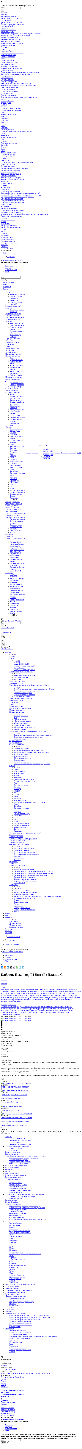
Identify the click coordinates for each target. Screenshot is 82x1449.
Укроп (30, 1012)
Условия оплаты (7, 1408)
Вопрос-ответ (6, 1413)
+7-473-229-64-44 (7, 249)
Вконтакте (9, 266)
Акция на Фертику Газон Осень (12, 1377)
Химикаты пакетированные (24, 869)
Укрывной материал (20, 999)
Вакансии (4, 1400)
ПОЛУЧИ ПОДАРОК (9, 1369)
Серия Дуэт (14, 1012)
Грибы (27, 1010)
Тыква (26, 1012)
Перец (43, 1009)
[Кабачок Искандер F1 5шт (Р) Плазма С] (16, 1018)
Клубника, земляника (45, 1010)
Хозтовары (18, 888)
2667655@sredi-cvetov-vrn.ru (12, 260)
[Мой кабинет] (2, 630)
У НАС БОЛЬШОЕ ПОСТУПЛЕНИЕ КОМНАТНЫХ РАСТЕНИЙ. (25, 1373)
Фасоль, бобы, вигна (40, 1012)
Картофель (33, 1010)
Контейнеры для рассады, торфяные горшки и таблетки (34, 689)
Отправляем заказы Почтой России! (14, 1125)
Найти (4, 1442)
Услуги (3, 1383)
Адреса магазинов (8, 1402)
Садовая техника (27, 995)
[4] (41, 1028)
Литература (63, 991)
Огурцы (38, 1009)
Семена (16, 769)
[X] (11, 967)
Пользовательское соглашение (12, 1394)
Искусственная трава (51, 989)
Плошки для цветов (21, 716)
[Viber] (14, 967)
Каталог (12, 656)
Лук (34, 1009)
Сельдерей (61, 1010)
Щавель (9, 1014)
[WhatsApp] (17, 967)
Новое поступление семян (10, 1110)
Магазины (5, 1396)
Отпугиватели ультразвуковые (16, 993)
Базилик (27, 1007)
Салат (55, 1010)
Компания (4, 1387)
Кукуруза (29, 1009)
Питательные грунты (34, 993)
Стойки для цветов (24, 997)
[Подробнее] (1, 1089)
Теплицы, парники (38, 997)
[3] (41, 1026)
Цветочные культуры (55, 1012)
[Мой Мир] (8, 967)
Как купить (13, 921)
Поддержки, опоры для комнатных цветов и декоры (33, 735)
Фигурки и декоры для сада (24, 848)
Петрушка (49, 1009)
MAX (7, 272)
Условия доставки (8, 1410)
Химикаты (60, 999)
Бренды (3, 1385)
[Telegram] (23, 967)
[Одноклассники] (5, 967)
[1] (41, 1022)
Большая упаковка (60, 1009)
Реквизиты (5, 1392)
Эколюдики (16, 1014)
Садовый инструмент (21, 748)
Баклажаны (34, 1007)
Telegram (8, 268)
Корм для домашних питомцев (33, 991)
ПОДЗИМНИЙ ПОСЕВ (9, 1102)
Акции (3, 1381)
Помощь (4, 1404)
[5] (41, 1030)
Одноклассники (11, 270)
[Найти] (2, 10)
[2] (41, 1024)
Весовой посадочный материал (25, 675)
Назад (14, 654)
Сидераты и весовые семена (48, 1007)
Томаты (21, 1012)
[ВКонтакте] (2, 967)
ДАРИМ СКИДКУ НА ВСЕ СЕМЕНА (15, 1087)
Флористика (52, 999)
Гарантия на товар (8, 1412)
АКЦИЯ (17, 662)
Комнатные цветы (36, 989)
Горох (10, 1009)
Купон (69, 991)
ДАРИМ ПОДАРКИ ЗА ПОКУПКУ (14, 1095)
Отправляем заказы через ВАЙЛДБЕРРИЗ (16, 1118)
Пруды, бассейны (40, 995)
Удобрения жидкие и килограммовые (58, 997)
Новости (4, 1365)
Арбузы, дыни (19, 1007)
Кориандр (22, 1009)
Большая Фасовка (7, 1007)
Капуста (16, 1009)
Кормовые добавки (52, 991)
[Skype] (20, 967)
